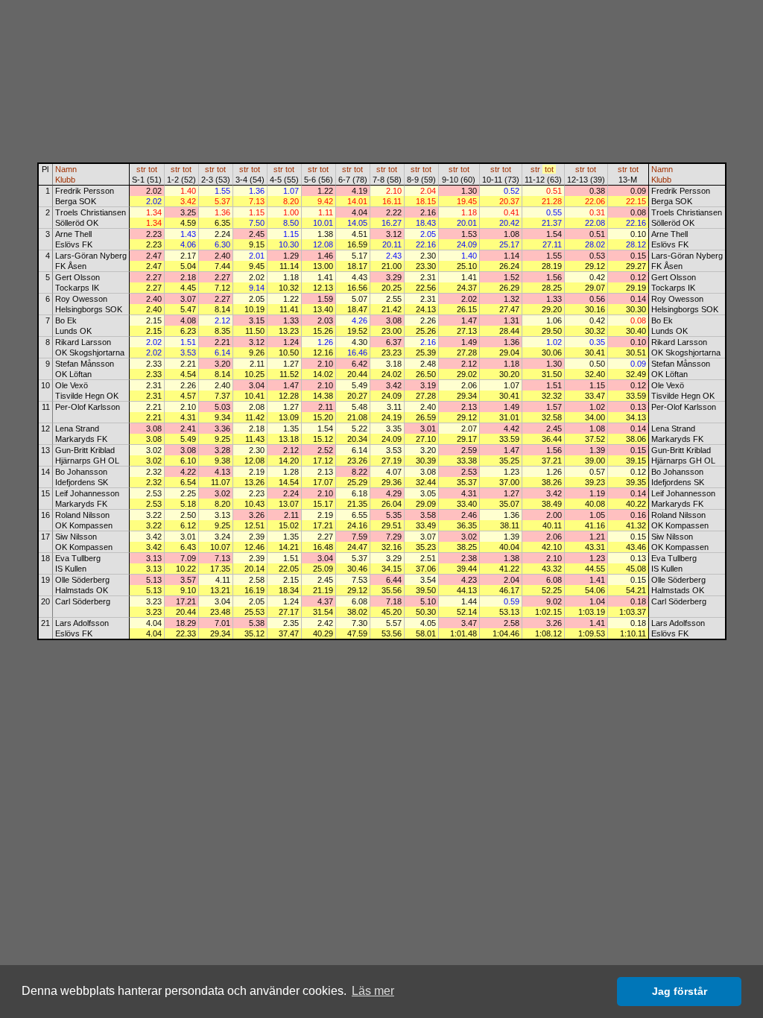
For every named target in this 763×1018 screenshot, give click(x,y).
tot (152, 169)
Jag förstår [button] (679, 991)
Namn (66, 169)
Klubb (65, 179)
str (141, 169)
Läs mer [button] (373, 990)
